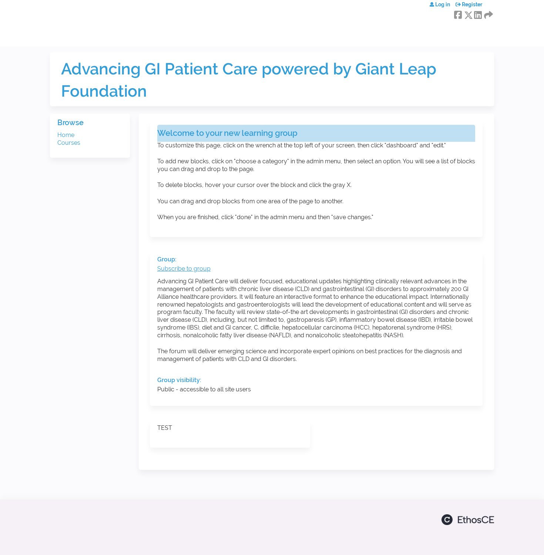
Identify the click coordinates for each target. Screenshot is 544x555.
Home (65, 134)
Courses (68, 142)
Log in (442, 4)
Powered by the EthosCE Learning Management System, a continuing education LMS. (467, 519)
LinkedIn (477, 13)
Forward (487, 13)
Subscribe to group (184, 268)
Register (472, 4)
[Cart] (491, 7)
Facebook (457, 13)
